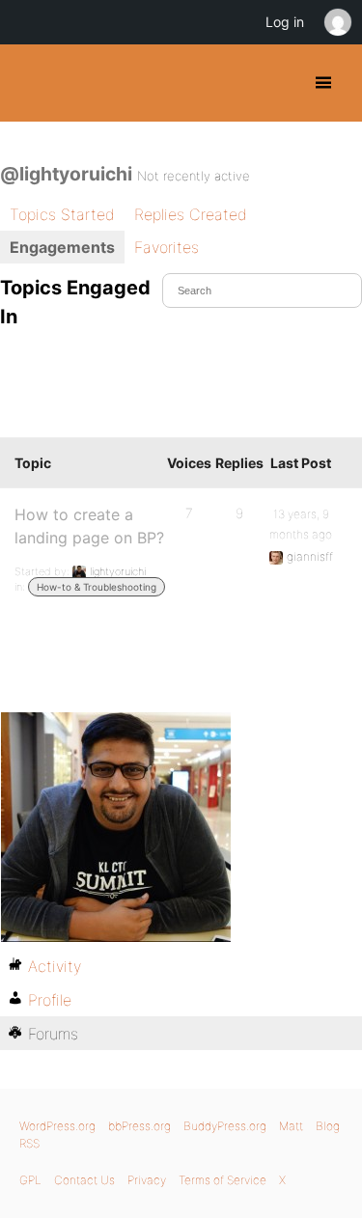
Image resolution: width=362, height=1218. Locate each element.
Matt (291, 1126)
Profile (49, 1000)
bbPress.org (139, 1126)
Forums (53, 1033)
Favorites (166, 247)
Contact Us (84, 1180)
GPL (30, 1180)
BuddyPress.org (31, 83)
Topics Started (62, 214)
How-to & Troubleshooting (96, 587)
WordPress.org (57, 1126)
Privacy (146, 1180)
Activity (54, 966)
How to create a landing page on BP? (89, 526)
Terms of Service (222, 1180)
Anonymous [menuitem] (337, 22)
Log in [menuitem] (284, 22)
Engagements (62, 247)
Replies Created (190, 214)
